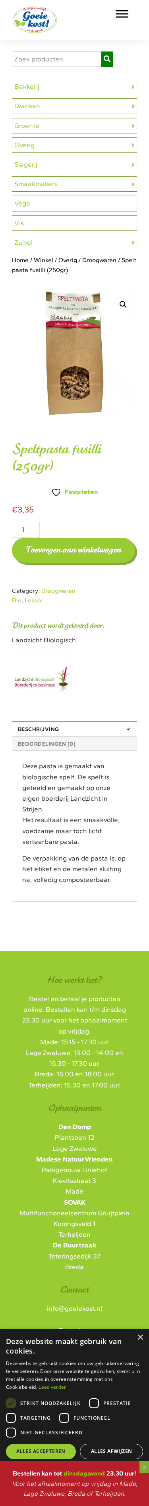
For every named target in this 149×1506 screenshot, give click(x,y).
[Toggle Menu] (122, 13)
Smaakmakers (36, 184)
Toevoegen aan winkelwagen (73, 550)
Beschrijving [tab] (38, 729)
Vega (22, 203)
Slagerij (25, 164)
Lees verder (52, 1387)
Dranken (27, 106)
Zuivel (23, 242)
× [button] (140, 1337)
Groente (26, 125)
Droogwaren (99, 260)
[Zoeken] (107, 59)
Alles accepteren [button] (40, 1451)
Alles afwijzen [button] (111, 1451)
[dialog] (74, 1407)
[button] (123, 304)
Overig (24, 145)
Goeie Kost (55, 15)
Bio (16, 600)
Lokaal (34, 600)
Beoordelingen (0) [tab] (47, 744)
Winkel (43, 260)
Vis (19, 223)
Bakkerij (26, 86)
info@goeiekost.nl (74, 1308)
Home (20, 260)
